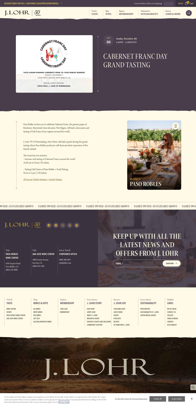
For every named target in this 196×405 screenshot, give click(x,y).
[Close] (192, 399)
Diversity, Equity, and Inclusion (99, 321)
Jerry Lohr (91, 312)
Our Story (91, 309)
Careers (170, 321)
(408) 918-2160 (38, 266)
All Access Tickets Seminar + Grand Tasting (42, 179)
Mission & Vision (93, 318)
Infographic (145, 309)
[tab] (93, 13)
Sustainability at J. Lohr (149, 312)
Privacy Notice (64, 402)
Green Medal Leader (148, 315)
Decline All (157, 399)
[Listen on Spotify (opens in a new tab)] (77, 225)
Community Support (94, 325)
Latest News (118, 312)
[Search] (189, 13)
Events (9, 312)
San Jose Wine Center (15, 318)
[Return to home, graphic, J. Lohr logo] (22, 225)
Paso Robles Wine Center (16, 315)
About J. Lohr (92, 315)
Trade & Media (172, 318)
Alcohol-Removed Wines (42, 321)
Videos (116, 315)
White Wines (37, 312)
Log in (180, 3)
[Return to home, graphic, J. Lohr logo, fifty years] (22, 13)
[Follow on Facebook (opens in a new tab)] (49, 225)
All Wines (36, 309)
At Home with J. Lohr (121, 325)
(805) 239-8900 (11, 269)
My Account (171, 309)
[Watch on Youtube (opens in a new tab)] (63, 225)
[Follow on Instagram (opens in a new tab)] (56, 225)
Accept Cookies (177, 399)
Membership (64, 312)
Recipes (116, 321)
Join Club (63, 309)
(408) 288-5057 (65, 259)
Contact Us (171, 312)
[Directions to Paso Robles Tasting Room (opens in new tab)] (175, 126)
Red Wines (37, 315)
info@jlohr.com (65, 262)
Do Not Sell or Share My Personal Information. (131, 399)
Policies (170, 315)
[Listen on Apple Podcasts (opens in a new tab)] (70, 225)
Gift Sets (36, 318)
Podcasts (117, 318)
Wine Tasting (11, 309)
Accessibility (172, 325)
